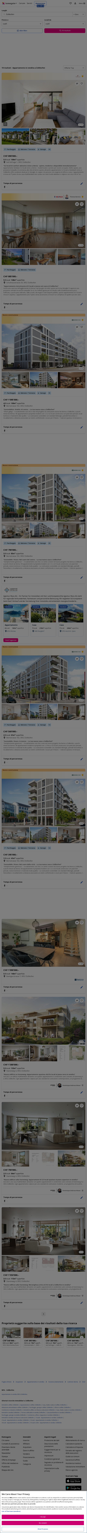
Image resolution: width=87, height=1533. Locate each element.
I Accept (43, 1517)
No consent (43, 1523)
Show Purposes (43, 1529)
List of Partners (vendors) (11, 1511)
